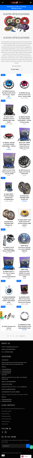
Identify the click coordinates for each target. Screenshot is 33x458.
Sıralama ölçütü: (16, 66)
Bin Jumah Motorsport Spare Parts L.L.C (13, 408)
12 (17, 336)
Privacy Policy (5, 421)
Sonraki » (22, 336)
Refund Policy (5, 413)
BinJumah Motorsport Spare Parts (13, 452)
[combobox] (25, 456)
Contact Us (5, 424)
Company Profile (6, 411)
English (26, 456)
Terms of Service (6, 419)
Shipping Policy (6, 416)
